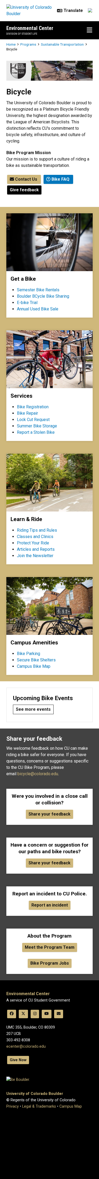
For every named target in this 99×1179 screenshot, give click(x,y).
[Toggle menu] (89, 30)
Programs (28, 44)
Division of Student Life (21, 33)
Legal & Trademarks (39, 1106)
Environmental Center (29, 28)
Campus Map (70, 1106)
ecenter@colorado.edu (26, 1046)
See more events (33, 709)
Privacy (12, 1106)
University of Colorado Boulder (34, 1093)
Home (11, 44)
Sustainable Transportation (62, 44)
